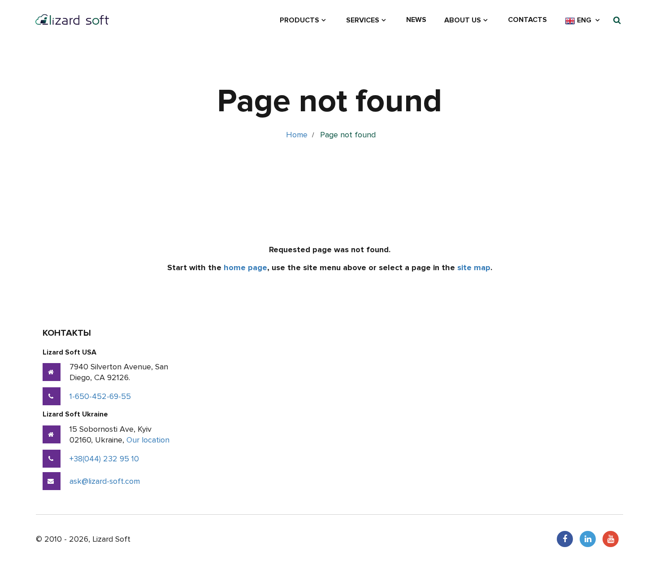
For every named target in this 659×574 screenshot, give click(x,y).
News (416, 19)
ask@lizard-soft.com (104, 481)
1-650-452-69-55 (100, 396)
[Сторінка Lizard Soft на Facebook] (565, 539)
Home (297, 135)
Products (299, 20)
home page (245, 267)
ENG (584, 20)
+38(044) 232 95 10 (104, 459)
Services (362, 20)
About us (462, 20)
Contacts (527, 19)
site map (473, 267)
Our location (147, 440)
